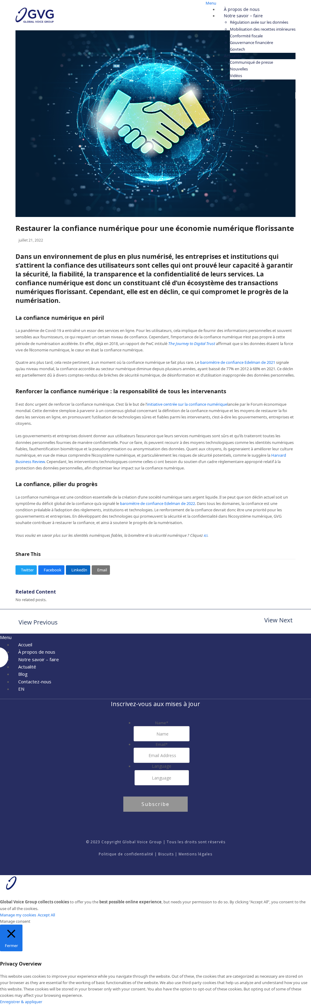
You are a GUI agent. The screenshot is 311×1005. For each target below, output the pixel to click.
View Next (278, 620)
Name (161, 723)
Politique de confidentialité (126, 854)
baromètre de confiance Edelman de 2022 (157, 503)
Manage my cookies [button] (18, 915)
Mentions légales (195, 854)
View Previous (36, 623)
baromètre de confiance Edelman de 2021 (237, 362)
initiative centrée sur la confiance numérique (187, 404)
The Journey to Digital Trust (191, 343)
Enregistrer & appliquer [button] (21, 1001)
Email (162, 744)
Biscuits (166, 854)
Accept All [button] (46, 915)
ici (205, 535)
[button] (26, 570)
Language (161, 766)
